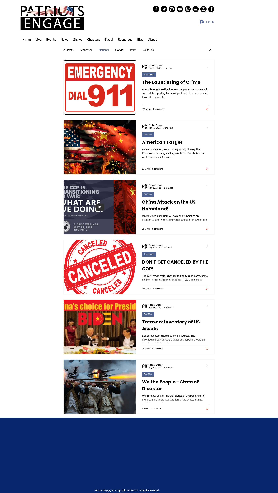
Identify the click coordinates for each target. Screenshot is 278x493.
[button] (210, 50)
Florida (119, 50)
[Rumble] (188, 9)
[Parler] (172, 9)
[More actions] (208, 67)
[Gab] (180, 9)
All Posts (68, 50)
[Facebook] (211, 9)
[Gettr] (156, 9)
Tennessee (86, 50)
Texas (133, 50)
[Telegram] (164, 9)
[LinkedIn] (195, 9)
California (148, 50)
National (104, 50)
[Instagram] (203, 9)
